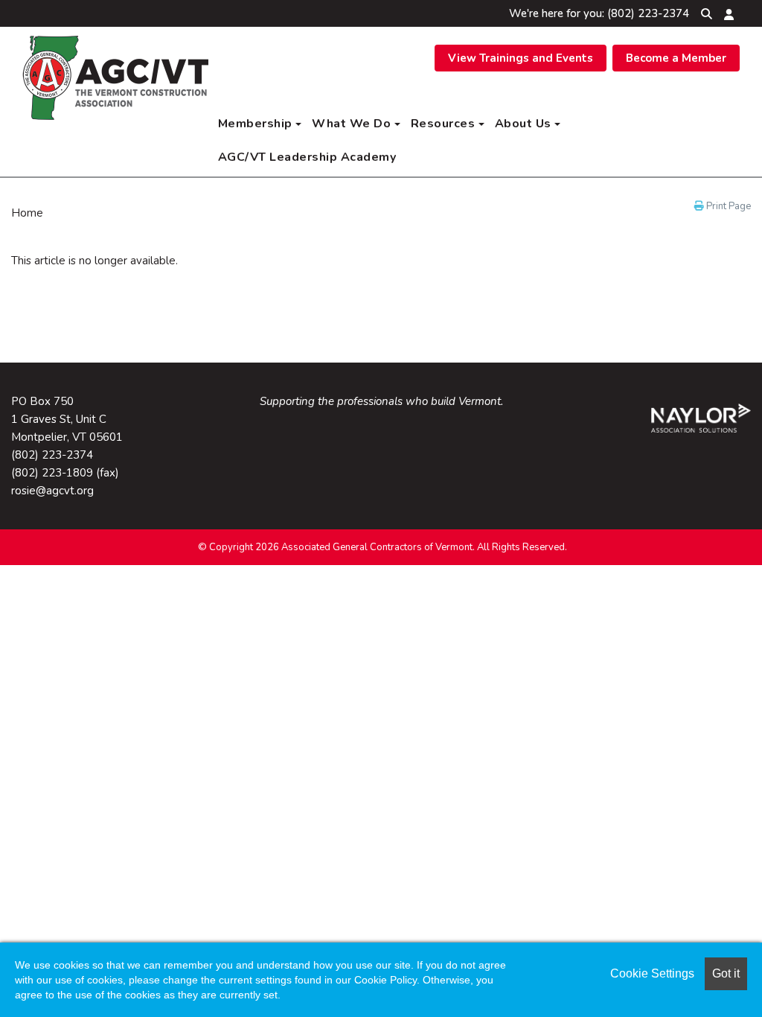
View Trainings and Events (520, 58)
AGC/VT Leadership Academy (307, 157)
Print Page (727, 206)
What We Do (353, 123)
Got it (726, 973)
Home (27, 212)
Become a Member (676, 58)
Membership (257, 123)
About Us (525, 123)
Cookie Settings (652, 973)
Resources (444, 123)
